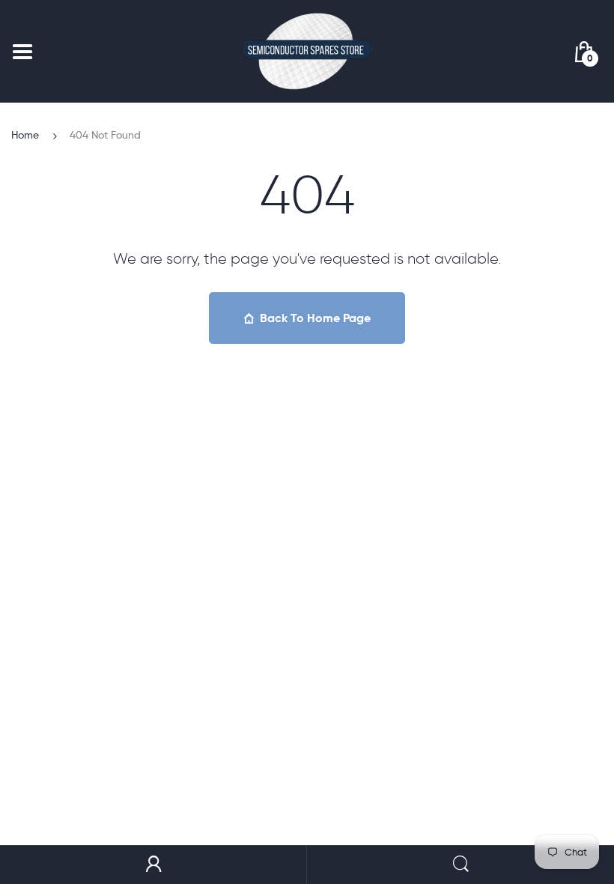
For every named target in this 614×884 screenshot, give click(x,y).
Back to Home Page (315, 318)
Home (25, 135)
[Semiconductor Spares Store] (307, 51)
